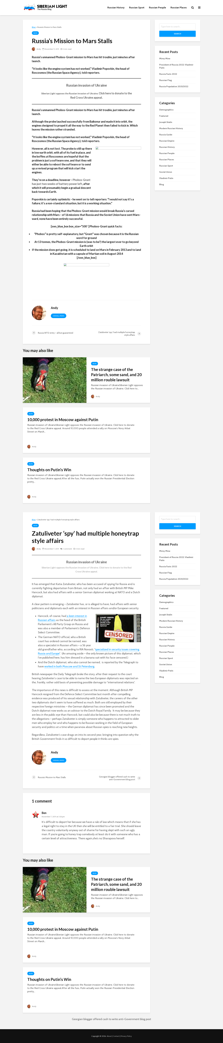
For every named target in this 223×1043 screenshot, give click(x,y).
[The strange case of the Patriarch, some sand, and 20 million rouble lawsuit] (54, 379)
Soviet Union (165, 172)
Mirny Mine (164, 58)
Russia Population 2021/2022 (173, 86)
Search (177, 34)
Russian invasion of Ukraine (86, 85)
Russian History (116, 7)
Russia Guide (165, 134)
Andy (38, 49)
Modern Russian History (171, 128)
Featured (163, 116)
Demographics (166, 109)
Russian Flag (165, 80)
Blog (35, 33)
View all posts (58, 316)
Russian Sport (136, 7)
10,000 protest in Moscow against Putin (62, 419)
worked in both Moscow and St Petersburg (69, 666)
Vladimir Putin (166, 178)
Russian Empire (166, 140)
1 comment (67, 549)
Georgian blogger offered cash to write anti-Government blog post (111, 1019)
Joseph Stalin (165, 122)
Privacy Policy (126, 1036)
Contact (116, 1036)
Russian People (157, 7)
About (109, 1036)
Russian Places (179, 7)
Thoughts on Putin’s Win (49, 469)
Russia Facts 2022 (168, 74)
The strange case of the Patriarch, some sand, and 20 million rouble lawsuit (116, 374)
